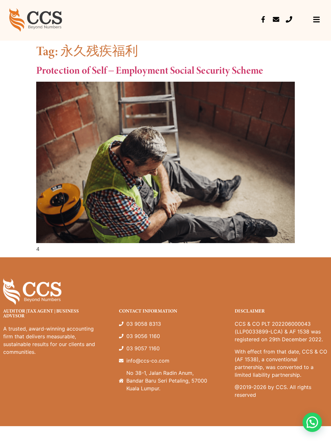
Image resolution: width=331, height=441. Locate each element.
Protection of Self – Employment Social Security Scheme (149, 70)
